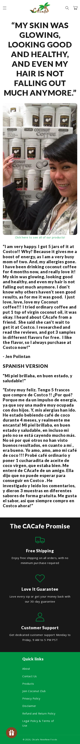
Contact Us (29, 676)
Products (28, 683)
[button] (5, 8)
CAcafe (35, 739)
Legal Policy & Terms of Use (38, 723)
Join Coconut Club (34, 691)
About (26, 668)
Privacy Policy (31, 698)
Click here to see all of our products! (40, 237)
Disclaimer (29, 706)
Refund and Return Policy (38, 713)
